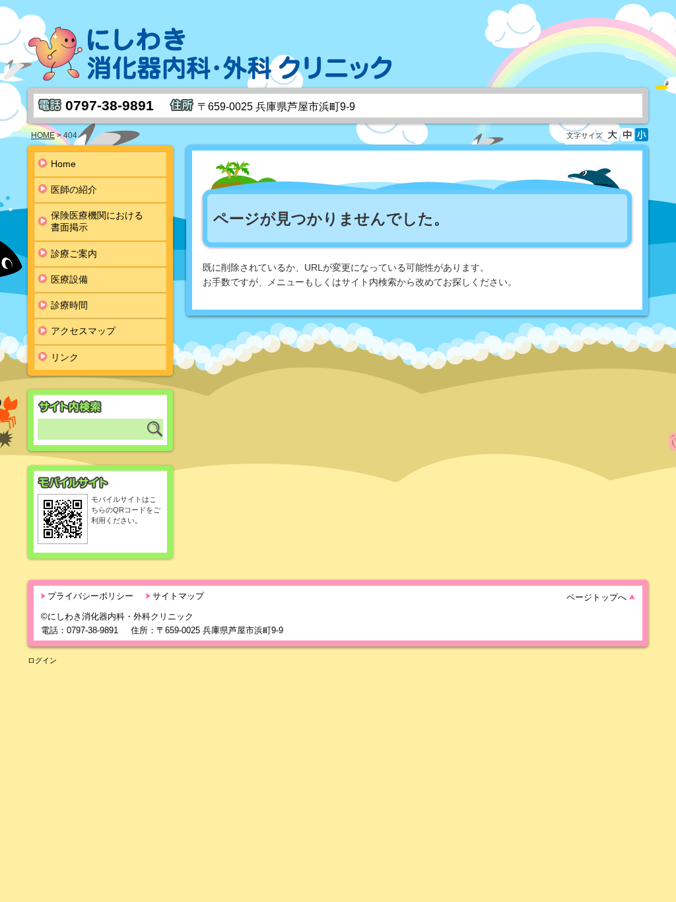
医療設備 (69, 279)
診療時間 (69, 305)
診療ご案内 (74, 253)
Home (63, 163)
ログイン (42, 660)
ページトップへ (596, 597)
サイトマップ (178, 596)
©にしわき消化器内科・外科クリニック (117, 616)
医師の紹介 (74, 189)
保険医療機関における (97, 221)
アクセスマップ (83, 331)
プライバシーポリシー (90, 596)
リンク (65, 357)
